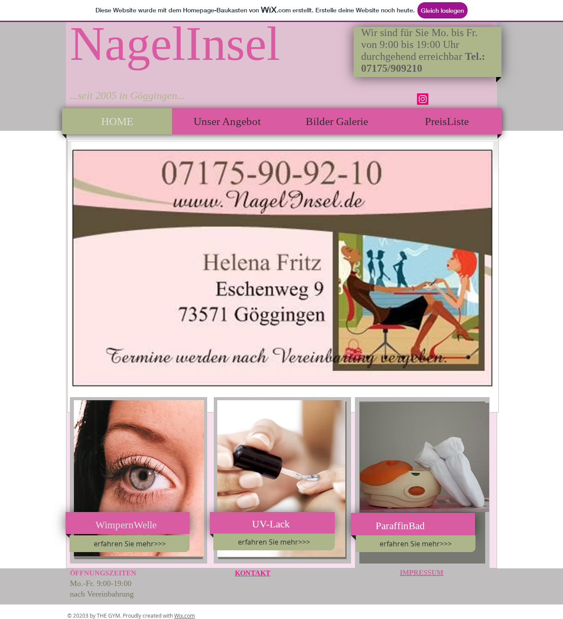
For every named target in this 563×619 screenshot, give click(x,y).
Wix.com (184, 615)
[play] (471, 386)
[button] (282, 268)
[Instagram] (422, 99)
